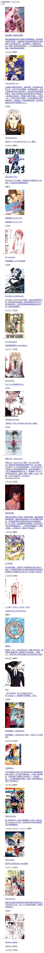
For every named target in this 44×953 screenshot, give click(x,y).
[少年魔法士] (13, 764)
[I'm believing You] (14, 134)
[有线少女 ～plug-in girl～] (13, 455)
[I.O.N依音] (14, 560)
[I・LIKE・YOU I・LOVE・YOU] (14, 603)
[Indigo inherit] (14, 856)
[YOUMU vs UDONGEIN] (14, 292)
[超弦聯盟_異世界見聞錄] (14, 32)
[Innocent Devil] (14, 895)
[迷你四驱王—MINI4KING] (14, 727)
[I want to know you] (14, 80)
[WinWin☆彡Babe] (14, 938)
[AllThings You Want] (14, 416)
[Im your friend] (14, 254)
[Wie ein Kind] (14, 377)
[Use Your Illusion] (14, 338)
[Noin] (14, 686)
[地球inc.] (14, 642)
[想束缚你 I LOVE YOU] (14, 214)
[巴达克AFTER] (14, 812)
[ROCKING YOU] (14, 173)
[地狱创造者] (14, 509)
